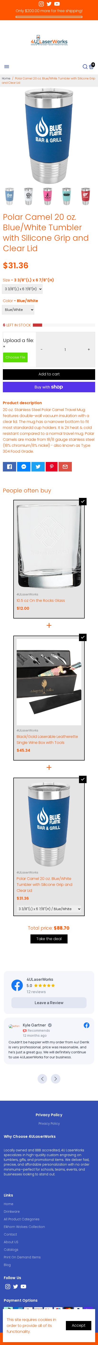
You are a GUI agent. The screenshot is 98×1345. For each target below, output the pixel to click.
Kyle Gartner (34, 1025)
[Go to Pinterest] (52, 466)
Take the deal (49, 939)
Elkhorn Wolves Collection (24, 1227)
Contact (10, 1234)
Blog (7, 1265)
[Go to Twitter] (49, 4)
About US (11, 1242)
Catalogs (11, 1249)
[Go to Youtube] (57, 4)
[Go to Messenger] (23, 466)
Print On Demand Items (22, 1257)
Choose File (15, 357)
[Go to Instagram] (41, 4)
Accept (78, 1325)
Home (6, 78)
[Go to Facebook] (9, 466)
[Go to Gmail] (65, 466)
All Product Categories (21, 1219)
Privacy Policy (49, 1123)
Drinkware (12, 1211)
